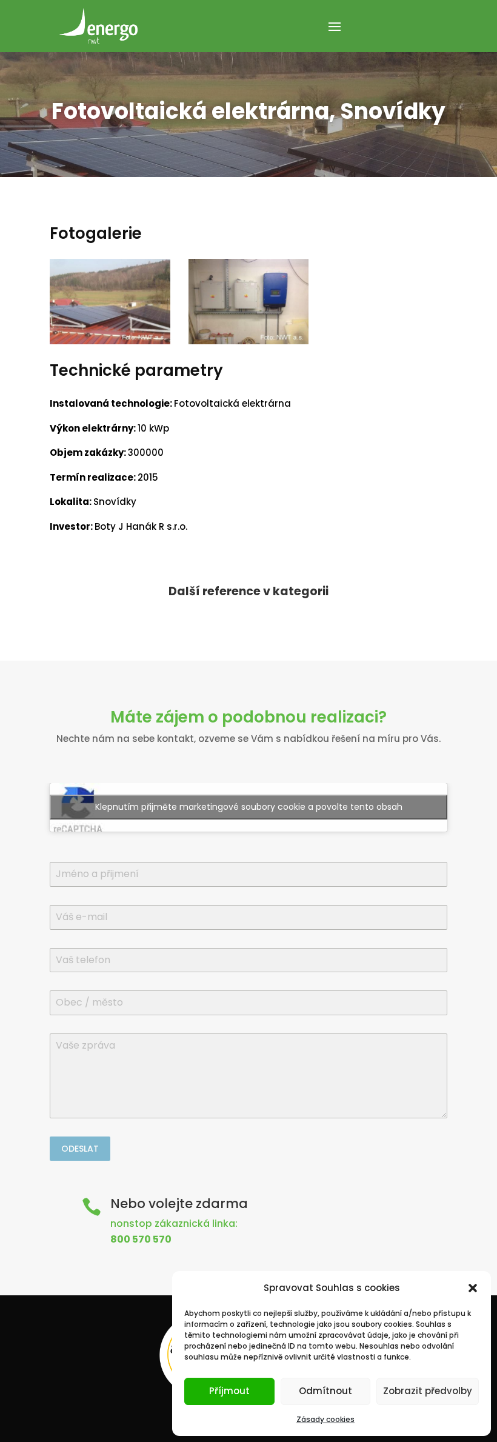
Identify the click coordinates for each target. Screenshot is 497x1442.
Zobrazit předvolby (427, 1390)
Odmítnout (325, 1390)
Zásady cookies (325, 1419)
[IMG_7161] (248, 344)
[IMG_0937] (110, 344)
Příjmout (229, 1390)
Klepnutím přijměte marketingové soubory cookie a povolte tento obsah (248, 807)
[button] (473, 1288)
